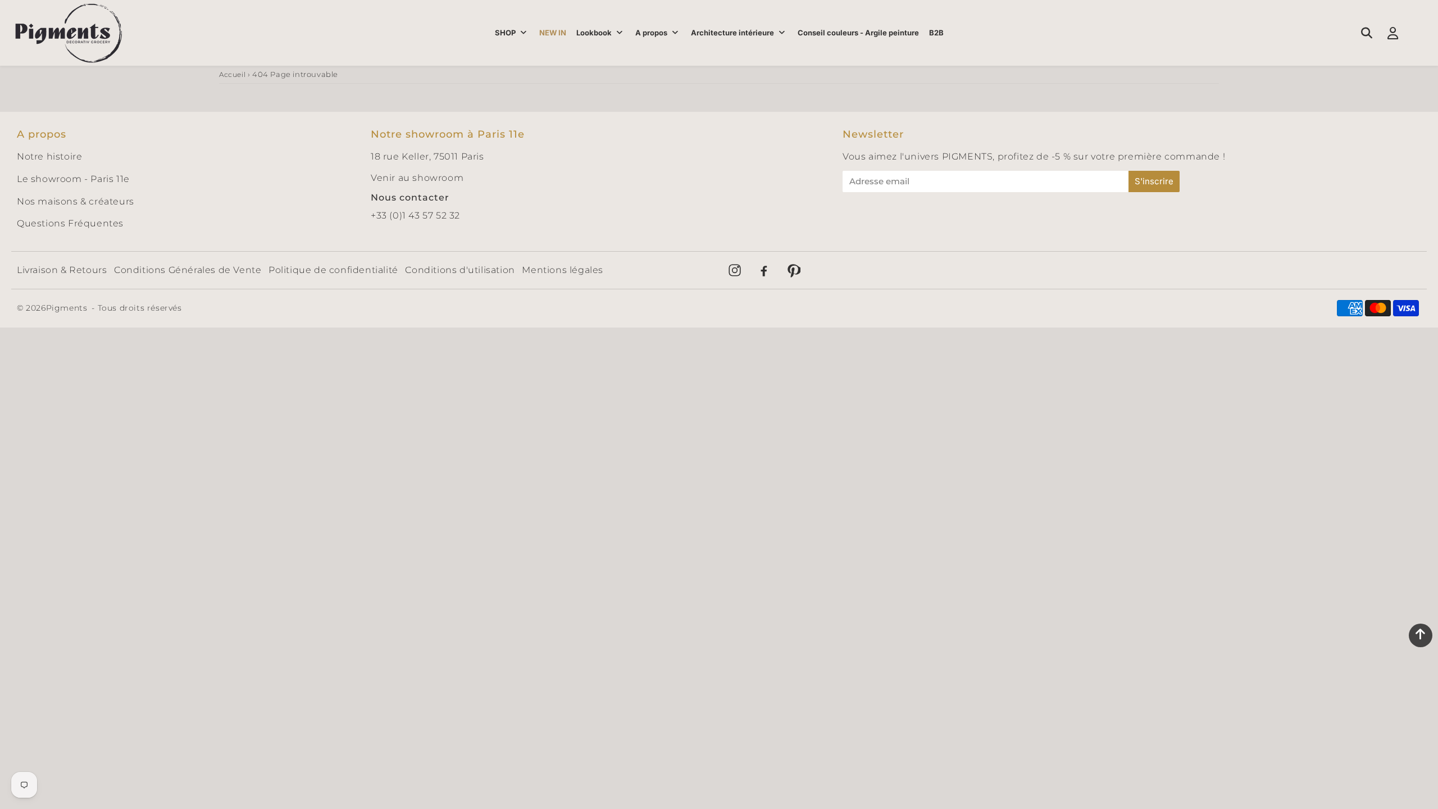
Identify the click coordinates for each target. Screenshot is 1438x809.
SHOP (505, 32)
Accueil (232, 74)
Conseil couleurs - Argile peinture (858, 32)
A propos (651, 32)
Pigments (67, 308)
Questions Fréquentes (70, 223)
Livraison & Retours (62, 270)
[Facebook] (764, 270)
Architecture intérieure (732, 32)
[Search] (1366, 33)
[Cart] (1419, 33)
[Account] (1392, 33)
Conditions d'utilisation (460, 270)
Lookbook (594, 32)
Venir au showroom (417, 177)
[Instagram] (735, 270)
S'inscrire (1154, 181)
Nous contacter (410, 197)
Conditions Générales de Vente (187, 270)
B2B (936, 32)
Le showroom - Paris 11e (73, 179)
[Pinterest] (793, 270)
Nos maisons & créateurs (75, 201)
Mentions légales (562, 270)
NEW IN (552, 32)
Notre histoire (49, 156)
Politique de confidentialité (333, 270)
